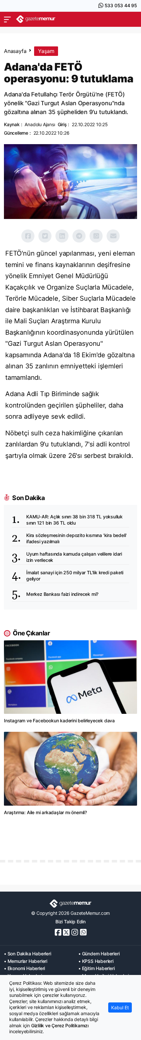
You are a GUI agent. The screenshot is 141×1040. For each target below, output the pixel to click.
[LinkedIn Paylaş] (62, 236)
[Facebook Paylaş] (27, 236)
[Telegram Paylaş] (79, 236)
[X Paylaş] (44, 236)
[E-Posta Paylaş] (113, 236)
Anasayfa (15, 51)
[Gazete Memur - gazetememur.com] (35, 19)
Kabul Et (120, 1007)
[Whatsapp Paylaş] (96, 236)
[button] (7, 19)
